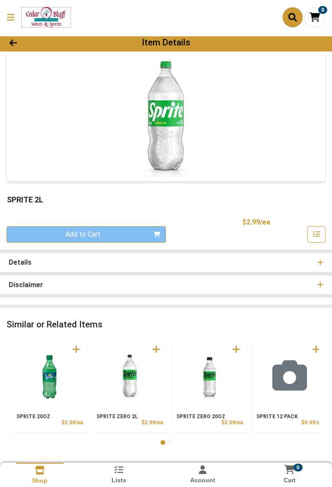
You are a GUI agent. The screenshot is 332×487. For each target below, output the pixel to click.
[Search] (292, 17)
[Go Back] (46, 42)
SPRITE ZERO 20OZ (200, 416)
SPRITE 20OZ (33, 416)
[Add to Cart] (76, 349)
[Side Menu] (11, 17)
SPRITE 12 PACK (277, 416)
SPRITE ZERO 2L (117, 416)
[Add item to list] (316, 234)
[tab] (162, 442)
